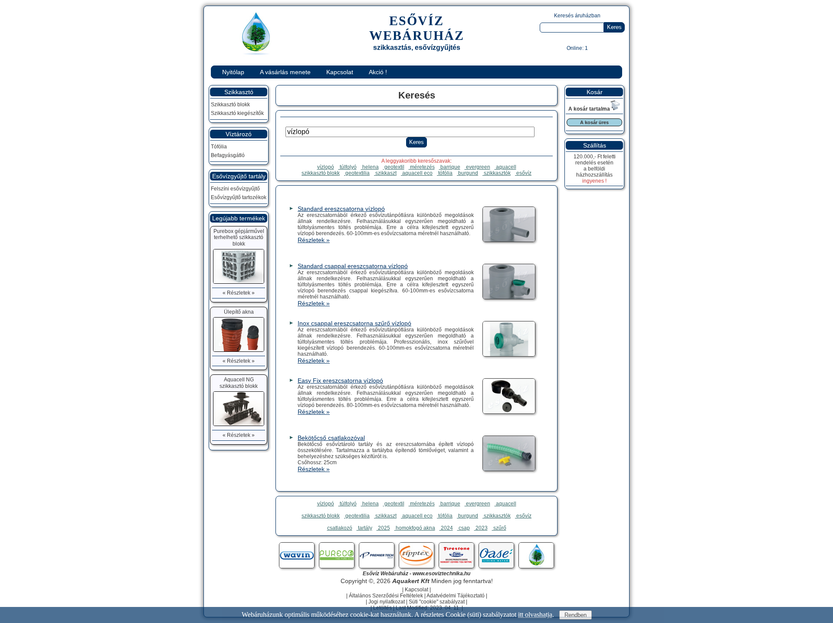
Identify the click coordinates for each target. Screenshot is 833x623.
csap (463, 528)
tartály (364, 528)
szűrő (499, 528)
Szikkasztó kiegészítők (237, 113)
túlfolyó (347, 167)
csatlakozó (339, 528)
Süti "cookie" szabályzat (437, 602)
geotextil (393, 167)
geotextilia (357, 173)
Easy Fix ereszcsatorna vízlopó (340, 380)
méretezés (422, 167)
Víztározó (239, 134)
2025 (383, 528)
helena (370, 167)
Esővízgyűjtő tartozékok (238, 197)
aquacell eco (417, 173)
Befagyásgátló (228, 155)
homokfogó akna (414, 528)
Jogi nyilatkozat (386, 602)
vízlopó (325, 167)
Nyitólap (233, 72)
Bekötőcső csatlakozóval (331, 437)
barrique (449, 167)
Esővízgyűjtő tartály (239, 176)
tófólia (445, 173)
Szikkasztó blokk (230, 105)
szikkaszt (385, 173)
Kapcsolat (339, 72)
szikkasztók (496, 173)
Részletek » (314, 239)
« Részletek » (239, 293)
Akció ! (378, 72)
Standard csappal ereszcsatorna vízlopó (353, 265)
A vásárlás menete (285, 72)
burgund (467, 173)
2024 (446, 528)
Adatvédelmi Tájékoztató (455, 596)
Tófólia (219, 147)
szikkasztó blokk (321, 173)
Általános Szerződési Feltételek (386, 596)
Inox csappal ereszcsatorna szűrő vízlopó (354, 323)
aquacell (505, 167)
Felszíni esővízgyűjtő (235, 189)
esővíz (523, 173)
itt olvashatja (535, 614)
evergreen (477, 167)
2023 (481, 528)
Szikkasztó (238, 92)
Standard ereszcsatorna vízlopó (341, 208)
